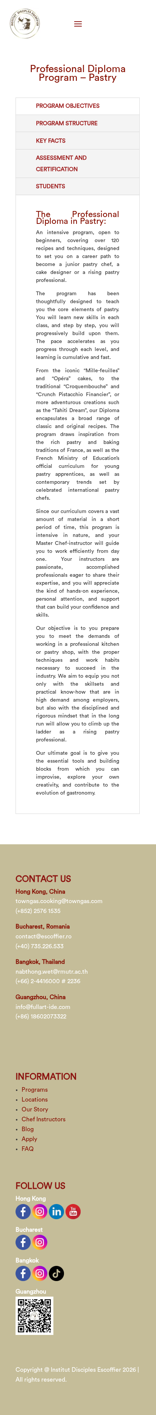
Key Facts (51, 141)
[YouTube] (73, 1211)
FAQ (28, 1149)
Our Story (35, 1110)
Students (50, 186)
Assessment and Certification (61, 163)
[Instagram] (39, 1211)
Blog (28, 1129)
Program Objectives (68, 106)
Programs (35, 1090)
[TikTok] (56, 1273)
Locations (35, 1100)
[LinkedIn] (56, 1211)
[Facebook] (23, 1211)
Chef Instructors (44, 1119)
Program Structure (67, 123)
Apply (29, 1139)
